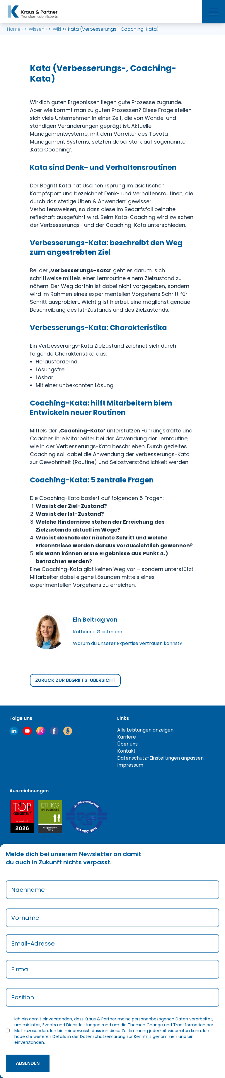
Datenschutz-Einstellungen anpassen (160, 758)
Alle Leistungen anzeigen (145, 730)
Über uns (127, 744)
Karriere (126, 737)
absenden (28, 1063)
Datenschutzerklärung (102, 1036)
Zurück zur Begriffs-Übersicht (75, 680)
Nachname (28, 890)
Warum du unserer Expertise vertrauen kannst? (127, 643)
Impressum (130, 765)
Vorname (25, 918)
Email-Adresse (33, 943)
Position (22, 997)
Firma (19, 969)
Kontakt (126, 751)
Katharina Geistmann (97, 631)
